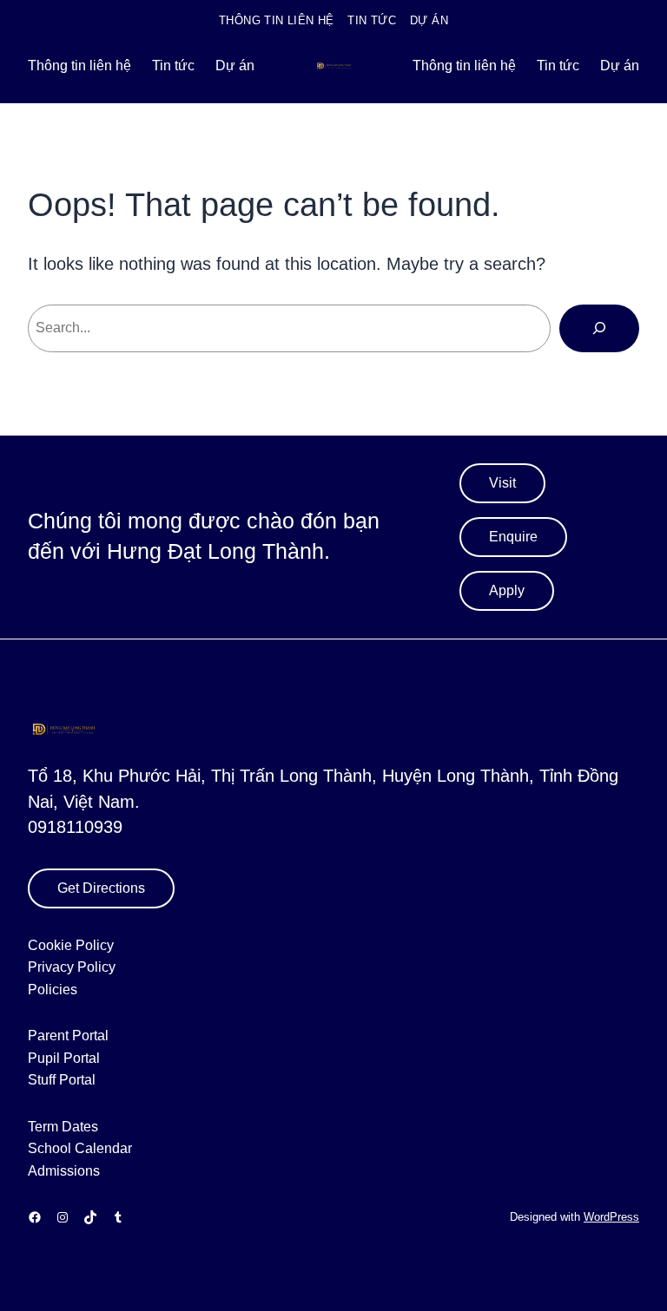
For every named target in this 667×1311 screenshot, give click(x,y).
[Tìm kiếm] (599, 328)
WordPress (611, 1217)
